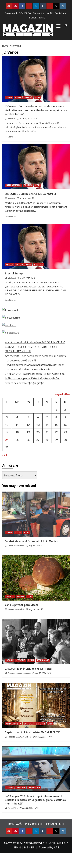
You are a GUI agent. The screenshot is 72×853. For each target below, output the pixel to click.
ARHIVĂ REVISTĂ (13, 724)
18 (17, 432)
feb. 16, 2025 (25, 278)
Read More (10, 136)
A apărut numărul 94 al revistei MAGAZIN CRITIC (35, 342)
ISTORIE (9, 660)
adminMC (12, 119)
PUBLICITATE (37, 17)
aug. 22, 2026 (40, 737)
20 (37, 432)
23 (65, 432)
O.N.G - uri (40, 724)
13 (37, 424)
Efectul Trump (14, 273)
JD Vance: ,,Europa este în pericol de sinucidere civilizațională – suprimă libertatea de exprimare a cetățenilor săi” (36, 110)
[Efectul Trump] (36, 246)
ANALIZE (9, 265)
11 (17, 424)
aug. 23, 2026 (34, 545)
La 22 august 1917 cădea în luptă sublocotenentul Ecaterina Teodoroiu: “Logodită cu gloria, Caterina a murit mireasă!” (35, 800)
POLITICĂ (28, 185)
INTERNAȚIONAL (13, 185)
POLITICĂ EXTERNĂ (23, 97)
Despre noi (11, 13)
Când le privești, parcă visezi (21, 605)
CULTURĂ (28, 724)
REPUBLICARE (43, 660)
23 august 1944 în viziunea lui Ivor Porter (28, 668)
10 (6, 424)
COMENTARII (55, 824)
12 (28, 424)
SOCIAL (18, 532)
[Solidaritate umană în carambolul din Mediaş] (36, 514)
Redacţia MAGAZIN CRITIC (19, 737)
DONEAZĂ (25, 13)
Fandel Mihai (13, 808)
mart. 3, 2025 (25, 198)
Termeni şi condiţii (42, 13)
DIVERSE (10, 596)
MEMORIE (20, 660)
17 (6, 432)
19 (28, 432)
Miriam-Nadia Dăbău (16, 546)
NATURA (20, 596)
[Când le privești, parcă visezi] (36, 578)
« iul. (4, 455)
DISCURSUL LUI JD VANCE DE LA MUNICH (31, 193)
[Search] (66, 26)
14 (47, 424)
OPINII (9, 97)
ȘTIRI (37, 97)
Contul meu (61, 13)
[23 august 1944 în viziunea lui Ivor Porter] (36, 641)
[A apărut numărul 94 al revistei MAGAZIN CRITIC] (36, 705)
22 (56, 432)
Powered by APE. (49, 847)
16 (65, 424)
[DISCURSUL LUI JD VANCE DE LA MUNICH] (36, 166)
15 (56, 424)
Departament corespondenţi (19, 673)
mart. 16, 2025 (26, 118)
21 (47, 432)
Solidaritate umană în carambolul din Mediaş (31, 541)
